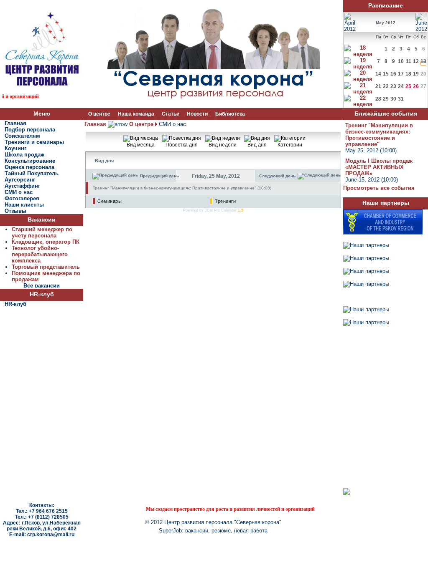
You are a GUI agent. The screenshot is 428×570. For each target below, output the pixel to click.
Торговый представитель (46, 267)
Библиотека (230, 114)
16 (393, 74)
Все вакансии (41, 285)
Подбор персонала (30, 129)
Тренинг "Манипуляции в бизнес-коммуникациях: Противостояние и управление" (379, 134)
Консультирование (30, 161)
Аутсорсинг (20, 180)
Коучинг (15, 148)
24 (401, 86)
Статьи (170, 114)
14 (378, 74)
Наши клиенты (24, 205)
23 (393, 86)
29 (386, 99)
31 (401, 99)
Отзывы (15, 211)
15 (386, 74)
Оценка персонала (29, 167)
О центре (99, 114)
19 (416, 74)
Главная (15, 123)
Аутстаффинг (22, 186)
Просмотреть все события (379, 188)
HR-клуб (15, 304)
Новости (197, 114)
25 (408, 86)
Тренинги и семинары (34, 142)
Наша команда (136, 114)
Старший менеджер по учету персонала (42, 232)
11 (408, 61)
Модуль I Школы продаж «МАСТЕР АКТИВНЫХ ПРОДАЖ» (379, 167)
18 (408, 74)
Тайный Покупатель (32, 173)
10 (401, 61)
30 (393, 99)
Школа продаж (24, 154)
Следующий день (277, 176)
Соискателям (22, 136)
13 (423, 61)
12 (416, 61)
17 (401, 74)
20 (423, 74)
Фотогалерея (22, 198)
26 (416, 86)
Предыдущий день (159, 176)
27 (423, 86)
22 (386, 86)
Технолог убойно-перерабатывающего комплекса (40, 254)
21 (378, 86)
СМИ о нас (19, 192)
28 (378, 99)
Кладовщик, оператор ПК (45, 242)
